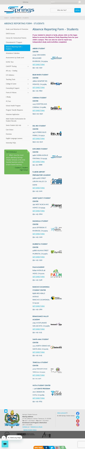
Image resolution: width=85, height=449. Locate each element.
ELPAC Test (9, 62)
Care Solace (9, 130)
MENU (77, 10)
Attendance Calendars (13, 53)
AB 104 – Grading (11, 71)
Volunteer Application (12, 114)
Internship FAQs (11, 143)
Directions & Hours (36, 427)
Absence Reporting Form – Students (14, 48)
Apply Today (39, 447)
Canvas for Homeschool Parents (16, 38)
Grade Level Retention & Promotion (17, 29)
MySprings (25, 2)
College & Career (11, 84)
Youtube (60, 447)
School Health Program (13, 106)
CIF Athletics (10, 75)
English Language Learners (14, 138)
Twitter (54, 447)
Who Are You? (61, 10)
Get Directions (39, 65)
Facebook (48, 447)
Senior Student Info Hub (13, 125)
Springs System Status (30, 430)
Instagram (65, 447)
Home (6, 18)
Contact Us (25, 427)
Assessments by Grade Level (15, 58)
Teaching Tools (10, 79)
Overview (9, 134)
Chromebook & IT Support (14, 42)
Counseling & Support (12, 88)
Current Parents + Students (19, 18)
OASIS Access (10, 34)
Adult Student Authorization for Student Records (16, 120)
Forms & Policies (11, 93)
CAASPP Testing (11, 66)
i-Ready (8, 97)
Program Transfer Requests (14, 110)
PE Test (8, 101)
